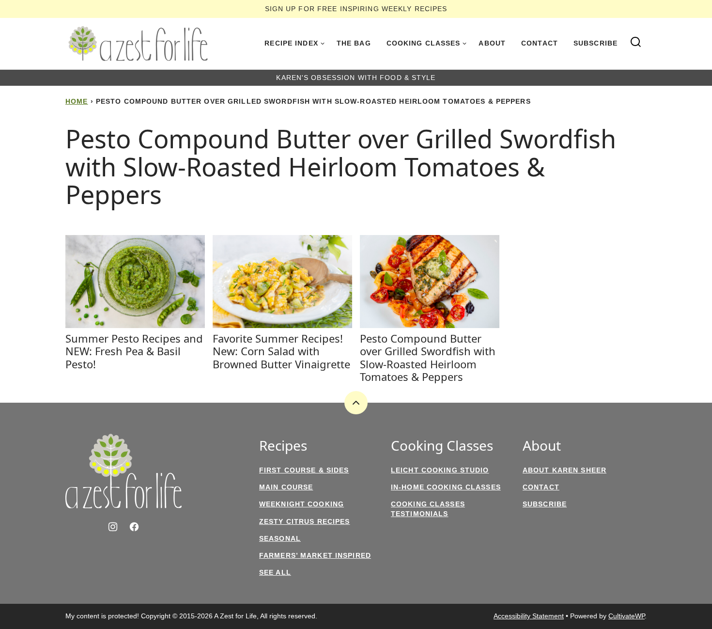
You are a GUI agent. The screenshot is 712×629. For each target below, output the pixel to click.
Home (76, 101)
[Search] (636, 42)
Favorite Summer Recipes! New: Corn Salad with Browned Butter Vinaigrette (281, 351)
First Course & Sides (304, 470)
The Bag (354, 43)
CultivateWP (626, 616)
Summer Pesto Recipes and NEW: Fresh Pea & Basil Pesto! (134, 351)
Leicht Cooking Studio (440, 470)
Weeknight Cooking (301, 504)
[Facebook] (134, 526)
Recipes (283, 446)
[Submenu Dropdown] (322, 44)
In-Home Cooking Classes (446, 487)
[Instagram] (113, 526)
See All (275, 572)
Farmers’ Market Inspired (315, 555)
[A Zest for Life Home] (138, 44)
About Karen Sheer (564, 470)
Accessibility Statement (529, 616)
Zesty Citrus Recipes (304, 521)
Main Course (286, 487)
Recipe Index (291, 43)
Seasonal (280, 538)
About (492, 43)
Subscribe (595, 43)
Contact (539, 43)
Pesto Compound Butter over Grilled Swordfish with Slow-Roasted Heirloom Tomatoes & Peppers (427, 357)
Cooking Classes (424, 43)
